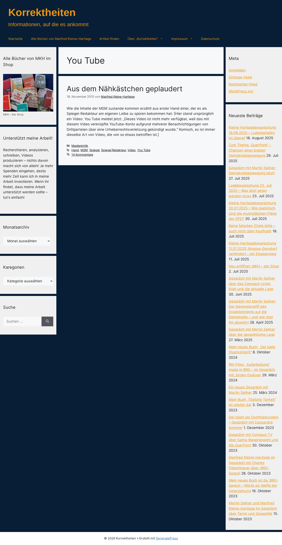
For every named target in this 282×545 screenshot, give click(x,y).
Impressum (179, 39)
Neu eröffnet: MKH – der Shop (254, 266)
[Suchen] (47, 322)
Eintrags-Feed (240, 77)
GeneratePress (167, 538)
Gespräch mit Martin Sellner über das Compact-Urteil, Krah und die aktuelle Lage (252, 283)
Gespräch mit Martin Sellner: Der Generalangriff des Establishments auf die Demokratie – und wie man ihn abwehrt (252, 311)
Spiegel (94, 150)
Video (132, 150)
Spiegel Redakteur (113, 150)
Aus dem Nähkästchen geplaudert (124, 88)
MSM (84, 150)
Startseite (15, 39)
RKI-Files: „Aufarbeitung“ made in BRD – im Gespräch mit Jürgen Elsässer (252, 369)
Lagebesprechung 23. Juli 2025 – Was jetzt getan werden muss (250, 190)
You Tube (143, 150)
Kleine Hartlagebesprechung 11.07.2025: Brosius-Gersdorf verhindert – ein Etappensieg (253, 248)
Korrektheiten (42, 12)
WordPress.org (241, 91)
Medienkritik (79, 145)
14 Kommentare (82, 154)
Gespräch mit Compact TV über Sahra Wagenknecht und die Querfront (253, 440)
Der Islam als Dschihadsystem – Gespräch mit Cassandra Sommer (253, 422)
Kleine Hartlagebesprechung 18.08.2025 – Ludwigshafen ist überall (252, 132)
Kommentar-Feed (243, 84)
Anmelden (237, 70)
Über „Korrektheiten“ (143, 39)
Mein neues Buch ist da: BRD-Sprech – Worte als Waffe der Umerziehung (253, 485)
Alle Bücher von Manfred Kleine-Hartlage (61, 39)
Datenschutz (210, 39)
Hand (75, 150)
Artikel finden (109, 39)
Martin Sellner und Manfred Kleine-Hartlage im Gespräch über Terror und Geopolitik (253, 508)
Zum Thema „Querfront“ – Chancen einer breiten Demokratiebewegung (250, 150)
